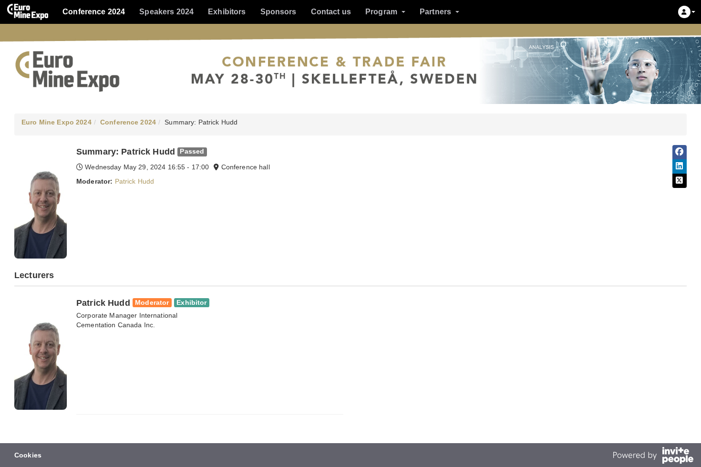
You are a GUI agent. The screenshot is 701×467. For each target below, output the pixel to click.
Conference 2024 (93, 12)
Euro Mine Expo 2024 (56, 122)
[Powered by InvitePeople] (652, 456)
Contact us (331, 12)
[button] (686, 12)
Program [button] (381, 12)
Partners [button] (435, 12)
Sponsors (278, 12)
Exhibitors (227, 12)
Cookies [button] (27, 455)
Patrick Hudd (135, 181)
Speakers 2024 (166, 12)
